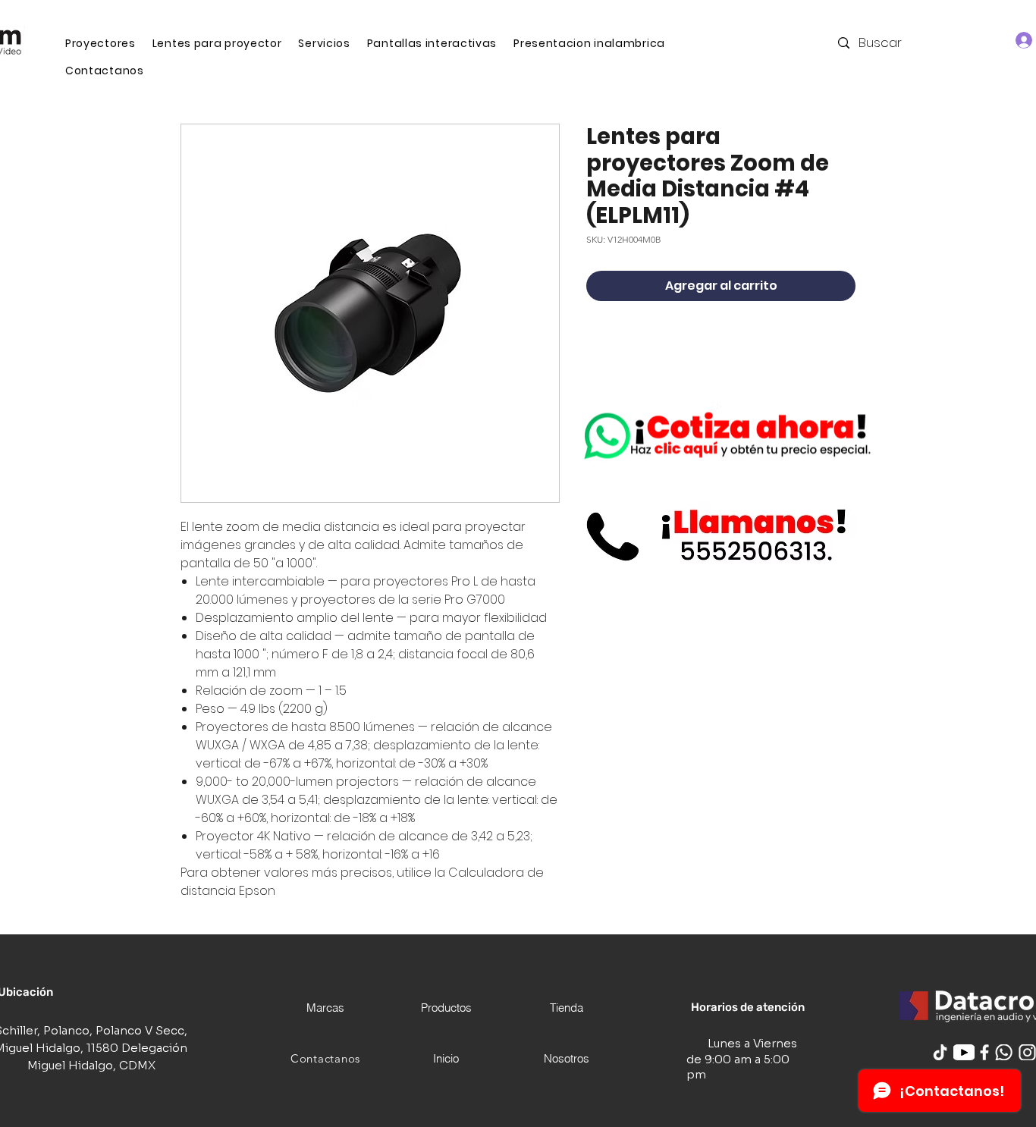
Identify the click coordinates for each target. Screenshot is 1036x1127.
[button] (323, 43)
